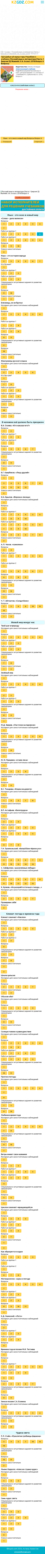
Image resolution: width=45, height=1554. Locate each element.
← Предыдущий (6, 141)
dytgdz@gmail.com (22, 1552)
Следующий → (39, 141)
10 (18, 246)
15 (33, 864)
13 (25, 487)
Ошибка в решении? (22, 198)
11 (11, 487)
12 (18, 487)
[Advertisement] (22, 27)
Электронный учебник (25, 69)
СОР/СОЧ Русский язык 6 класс (22, 85)
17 (11, 1459)
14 (25, 864)
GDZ (22, 2)
